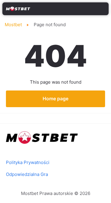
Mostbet (13, 24)
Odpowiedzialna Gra (27, 174)
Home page (55, 99)
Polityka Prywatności (27, 162)
